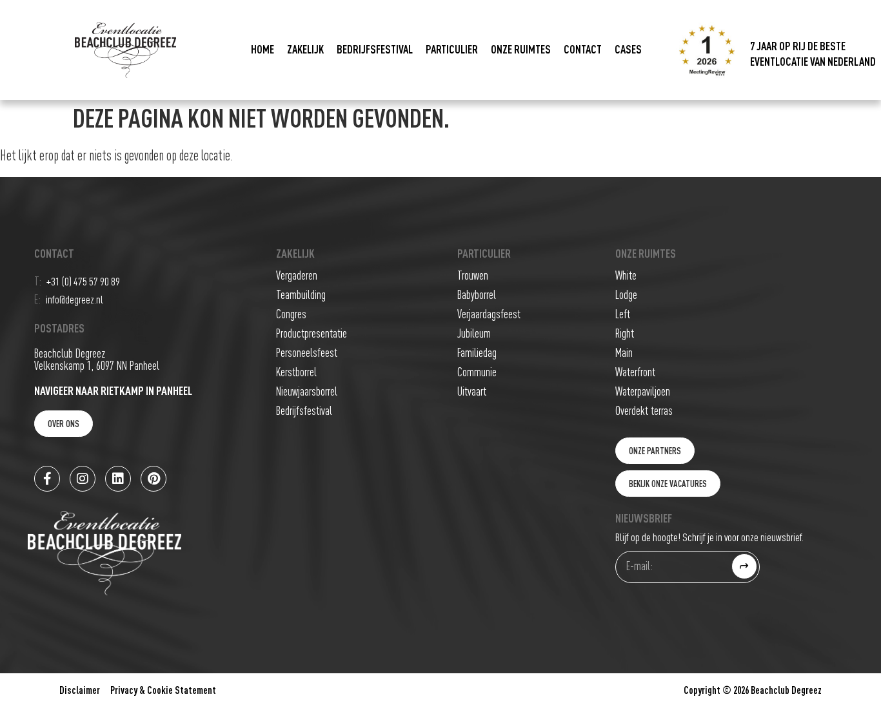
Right (624, 334)
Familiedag (477, 353)
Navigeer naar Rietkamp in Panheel (113, 391)
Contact (583, 50)
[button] (655, 450)
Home (262, 50)
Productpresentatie (311, 334)
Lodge (626, 295)
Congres (291, 315)
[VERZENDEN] (744, 566)
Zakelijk (305, 50)
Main (624, 353)
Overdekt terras (644, 411)
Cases (628, 50)
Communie (477, 373)
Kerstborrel (296, 373)
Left (622, 315)
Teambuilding (301, 295)
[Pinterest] (153, 479)
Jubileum (474, 334)
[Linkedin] (118, 479)
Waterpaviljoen (642, 392)
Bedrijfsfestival (375, 50)
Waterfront (635, 373)
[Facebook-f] (47, 479)
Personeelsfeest (306, 353)
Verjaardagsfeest (488, 315)
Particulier (452, 50)
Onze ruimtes (521, 50)
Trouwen (472, 276)
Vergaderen (296, 276)
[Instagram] (82, 479)
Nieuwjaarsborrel (306, 392)
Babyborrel (476, 295)
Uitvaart (471, 392)
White (626, 276)
